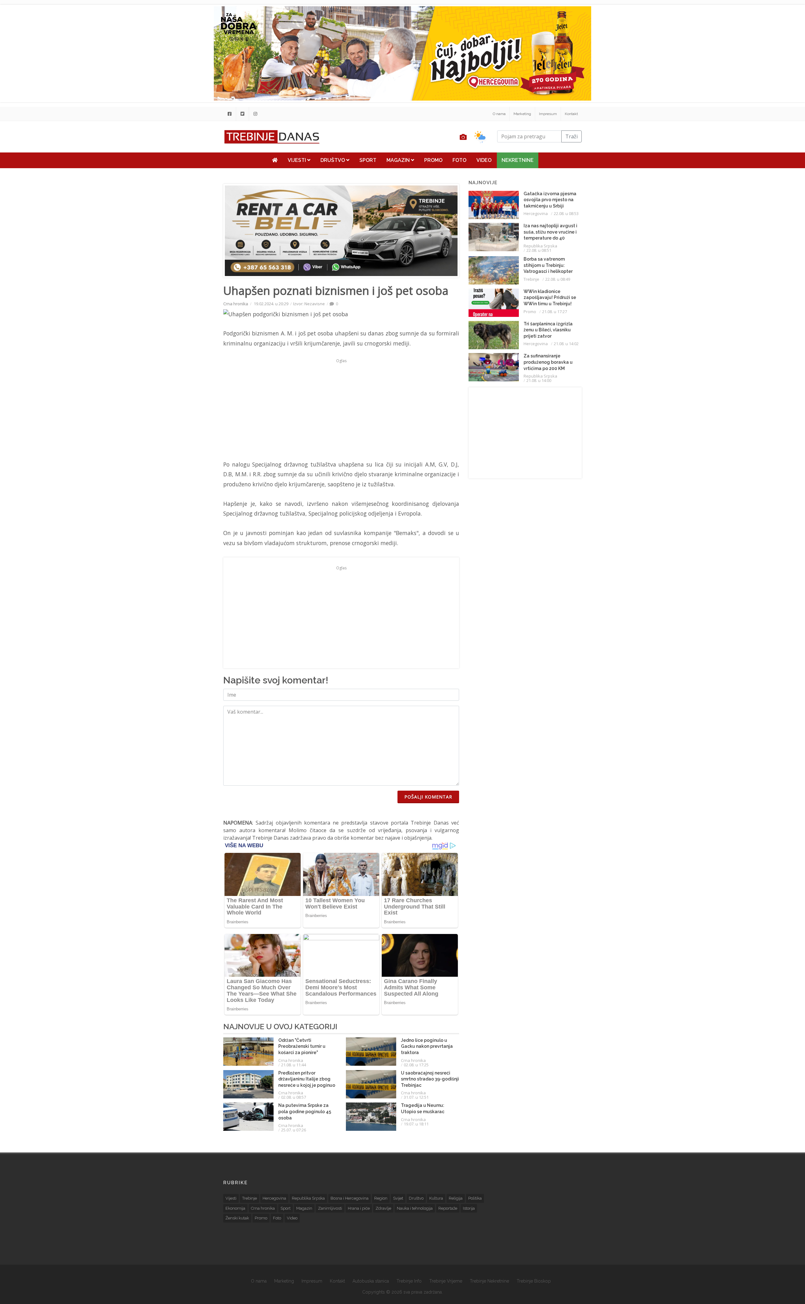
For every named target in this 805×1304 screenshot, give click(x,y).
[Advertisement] (180, 161)
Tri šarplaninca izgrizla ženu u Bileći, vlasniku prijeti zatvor (548, 330)
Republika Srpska (540, 246)
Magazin (398, 160)
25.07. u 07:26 (293, 1130)
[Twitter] (242, 114)
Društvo (333, 160)
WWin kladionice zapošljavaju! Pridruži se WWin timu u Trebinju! (550, 297)
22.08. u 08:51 (538, 250)
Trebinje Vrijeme (445, 1281)
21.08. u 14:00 (538, 380)
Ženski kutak (237, 1218)
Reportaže (447, 1208)
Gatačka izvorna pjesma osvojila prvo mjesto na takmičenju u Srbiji (550, 199)
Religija (456, 1198)
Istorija (469, 1208)
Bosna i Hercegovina (349, 1198)
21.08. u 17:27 (554, 311)
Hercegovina (536, 213)
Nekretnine (518, 160)
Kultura (436, 1198)
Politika (475, 1198)
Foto (459, 160)
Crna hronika (235, 304)
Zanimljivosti (330, 1208)
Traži (571, 136)
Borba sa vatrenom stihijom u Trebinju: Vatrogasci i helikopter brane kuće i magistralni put (550, 271)
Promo (433, 160)
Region (380, 1198)
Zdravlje (383, 1208)
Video (483, 160)
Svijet (398, 1198)
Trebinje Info (409, 1281)
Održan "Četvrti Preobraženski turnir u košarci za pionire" (301, 1046)
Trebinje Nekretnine (489, 1281)
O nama (499, 114)
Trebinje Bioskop (534, 1281)
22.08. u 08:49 (557, 279)
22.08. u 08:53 (566, 213)
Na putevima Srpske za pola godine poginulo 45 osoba (304, 1111)
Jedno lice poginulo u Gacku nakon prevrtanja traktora (427, 1046)
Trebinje (531, 279)
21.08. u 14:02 (566, 343)
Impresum (548, 114)
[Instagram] (255, 114)
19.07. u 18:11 (416, 1124)
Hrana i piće (359, 1208)
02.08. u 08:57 (293, 1097)
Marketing (522, 114)
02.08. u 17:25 (416, 1065)
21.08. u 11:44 (293, 1065)
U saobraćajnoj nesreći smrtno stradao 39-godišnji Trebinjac (430, 1079)
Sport (367, 160)
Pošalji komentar (428, 797)
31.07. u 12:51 (416, 1097)
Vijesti (297, 160)
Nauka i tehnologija (415, 1208)
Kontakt (571, 114)
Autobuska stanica (371, 1281)
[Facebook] (229, 114)
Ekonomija (235, 1208)
